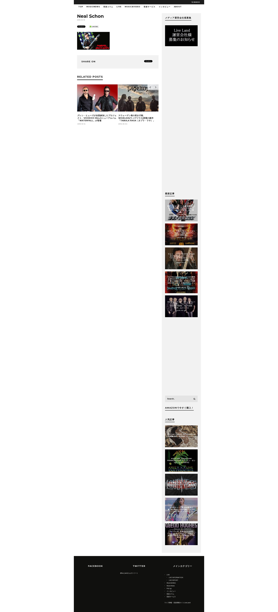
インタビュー (164, 7)
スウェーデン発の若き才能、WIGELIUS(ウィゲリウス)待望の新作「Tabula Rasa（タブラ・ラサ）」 (136, 118)
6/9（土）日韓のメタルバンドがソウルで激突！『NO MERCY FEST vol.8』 (181, 233)
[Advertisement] (118, 161)
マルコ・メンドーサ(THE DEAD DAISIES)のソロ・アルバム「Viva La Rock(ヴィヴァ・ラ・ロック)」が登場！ (181, 257)
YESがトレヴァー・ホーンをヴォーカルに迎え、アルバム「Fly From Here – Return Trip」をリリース (181, 305)
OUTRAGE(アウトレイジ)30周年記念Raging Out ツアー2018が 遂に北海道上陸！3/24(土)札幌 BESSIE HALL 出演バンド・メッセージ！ (181, 281)
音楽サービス (149, 7)
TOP (80, 7)
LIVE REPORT (173, 580)
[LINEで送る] (94, 26)
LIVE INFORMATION (176, 577)
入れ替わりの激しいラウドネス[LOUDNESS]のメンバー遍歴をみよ (181, 485)
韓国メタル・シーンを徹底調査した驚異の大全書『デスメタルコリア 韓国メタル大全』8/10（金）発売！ (181, 209)
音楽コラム (108, 7)
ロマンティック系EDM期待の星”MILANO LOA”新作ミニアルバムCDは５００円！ (181, 509)
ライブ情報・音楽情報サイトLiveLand (177, 603)
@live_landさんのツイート (129, 573)
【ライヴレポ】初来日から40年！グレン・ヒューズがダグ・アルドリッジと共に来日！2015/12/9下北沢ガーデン (181, 534)
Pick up (169, 588)
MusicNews (93, 7)
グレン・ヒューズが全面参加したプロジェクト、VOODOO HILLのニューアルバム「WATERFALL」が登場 (97, 118)
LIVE (119, 7)
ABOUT (178, 7)
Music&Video (132, 7)
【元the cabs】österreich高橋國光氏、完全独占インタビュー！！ (181, 436)
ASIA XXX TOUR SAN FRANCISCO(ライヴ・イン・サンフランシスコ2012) (181, 460)
